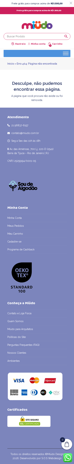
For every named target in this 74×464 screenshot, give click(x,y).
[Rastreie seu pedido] (13, 44)
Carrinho (57, 44)
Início (10, 63)
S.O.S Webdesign (51, 458)
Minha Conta (14, 217)
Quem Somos (15, 321)
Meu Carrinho (15, 233)
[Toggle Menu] (66, 53)
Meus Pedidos (15, 225)
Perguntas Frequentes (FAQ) (23, 344)
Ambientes (13, 360)
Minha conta (38, 44)
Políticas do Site (16, 337)
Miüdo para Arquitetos (20, 329)
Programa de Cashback (20, 249)
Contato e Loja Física (19, 313)
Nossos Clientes (16, 352)
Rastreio (20, 44)
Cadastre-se (14, 241)
